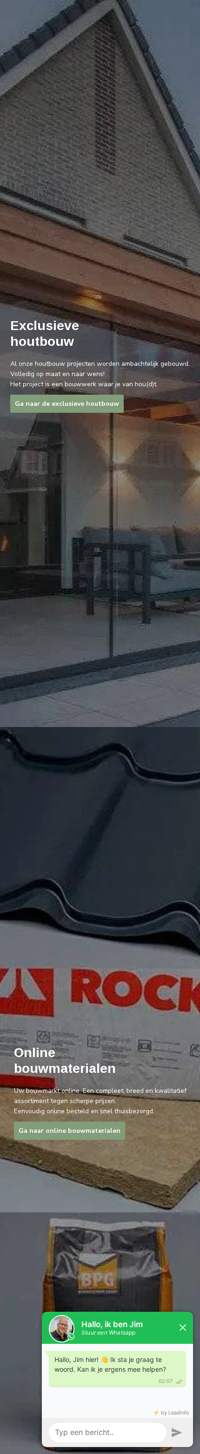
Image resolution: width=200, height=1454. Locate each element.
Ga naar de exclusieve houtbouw (67, 403)
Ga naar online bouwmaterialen (69, 1130)
